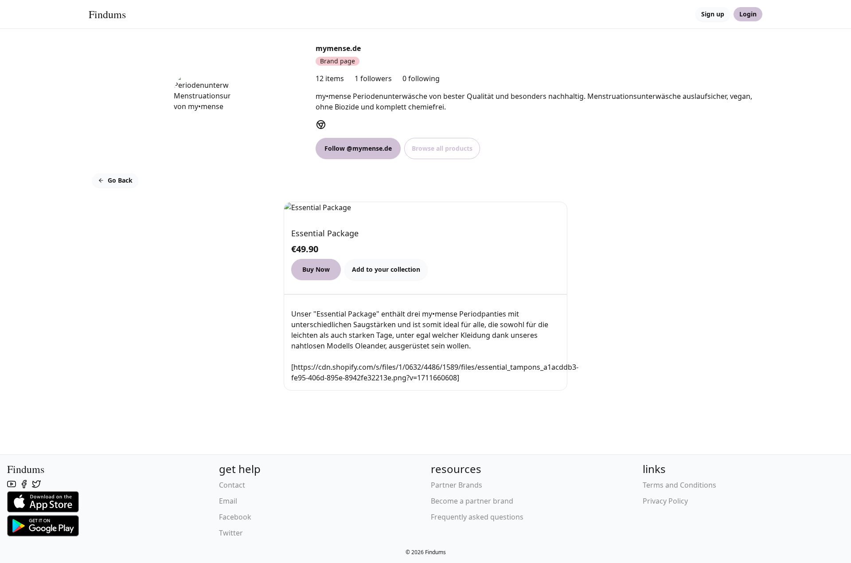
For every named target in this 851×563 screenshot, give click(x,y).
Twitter (231, 533)
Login (748, 14)
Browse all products (442, 148)
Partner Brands (456, 485)
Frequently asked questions (477, 517)
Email (228, 501)
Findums (107, 14)
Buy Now (316, 269)
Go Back (120, 180)
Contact (232, 485)
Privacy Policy (665, 501)
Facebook (235, 517)
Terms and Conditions (679, 485)
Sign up (712, 14)
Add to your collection (386, 269)
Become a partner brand (472, 501)
